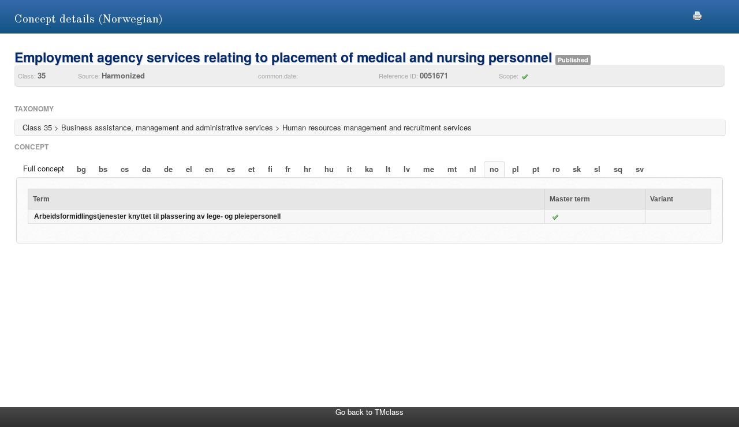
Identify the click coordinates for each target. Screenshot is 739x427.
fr (287, 168)
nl (472, 168)
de (168, 168)
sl (597, 168)
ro (556, 168)
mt (452, 168)
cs (125, 168)
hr (307, 168)
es (231, 168)
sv (640, 168)
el (189, 168)
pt (535, 168)
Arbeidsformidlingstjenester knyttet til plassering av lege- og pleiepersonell (157, 216)
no (494, 168)
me (428, 168)
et (251, 168)
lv (407, 168)
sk (577, 168)
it (349, 168)
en (209, 168)
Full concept (43, 168)
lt (388, 168)
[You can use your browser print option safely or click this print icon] (697, 14)
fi (270, 168)
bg (81, 168)
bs (103, 168)
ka (369, 168)
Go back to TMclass (369, 411)
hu (329, 168)
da (146, 168)
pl (515, 168)
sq (618, 168)
